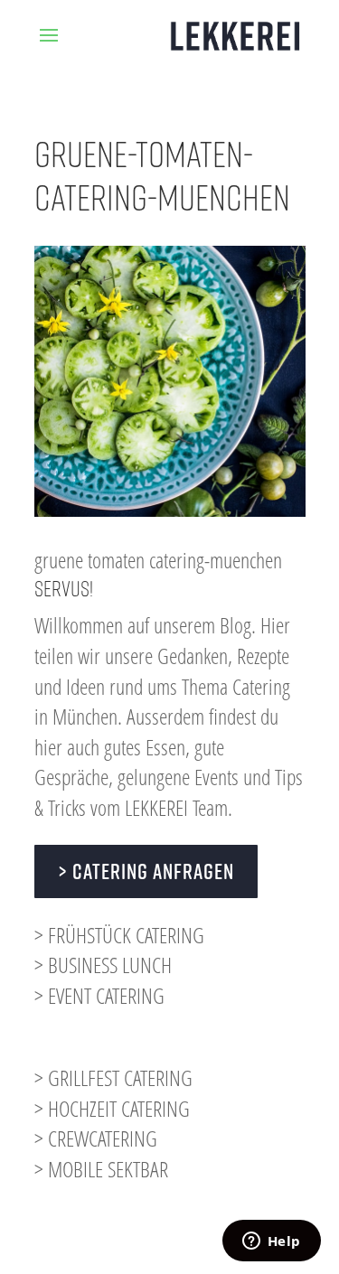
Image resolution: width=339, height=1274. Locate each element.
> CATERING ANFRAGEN (146, 871)
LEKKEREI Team (176, 807)
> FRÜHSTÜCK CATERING (119, 935)
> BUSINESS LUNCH (103, 964)
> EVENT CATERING (99, 995)
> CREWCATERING (95, 1138)
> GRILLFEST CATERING (113, 1077)
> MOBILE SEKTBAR (101, 1169)
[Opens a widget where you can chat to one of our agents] (271, 1242)
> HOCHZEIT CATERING (112, 1108)
